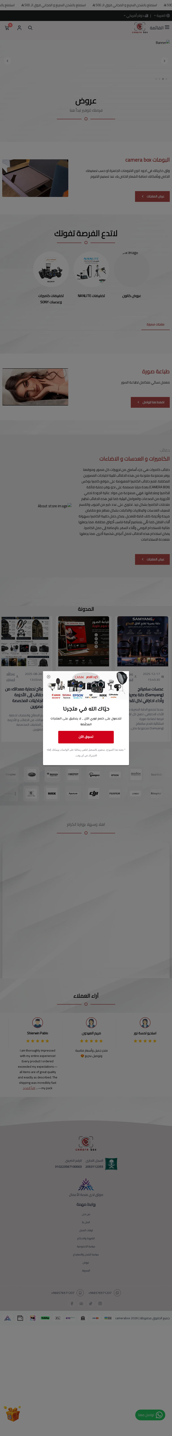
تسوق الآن (86, 737)
